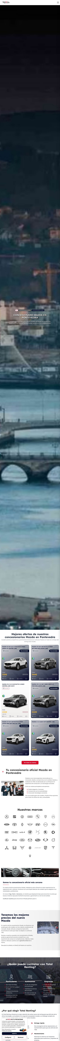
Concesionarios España (25, 310)
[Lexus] (6, 840)
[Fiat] (6, 832)
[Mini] (30, 824)
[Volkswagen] (22, 816)
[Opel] (53, 824)
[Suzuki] (30, 848)
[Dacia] (14, 832)
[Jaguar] (37, 848)
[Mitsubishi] (6, 848)
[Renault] (22, 824)
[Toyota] (14, 824)
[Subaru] (37, 840)
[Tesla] (53, 848)
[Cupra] (22, 848)
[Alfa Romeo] (30, 832)
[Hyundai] (37, 824)
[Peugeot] (45, 816)
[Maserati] (30, 855)
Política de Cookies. (7, 1030)
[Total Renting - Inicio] (6, 2)
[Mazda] (30, 840)
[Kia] (22, 832)
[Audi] (30, 816)
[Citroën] (53, 816)
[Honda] (14, 848)
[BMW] (37, 816)
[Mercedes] (6, 816)
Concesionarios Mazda (38, 310)
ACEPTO (14, 1033)
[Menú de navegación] (58, 2)
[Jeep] (14, 840)
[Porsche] (45, 848)
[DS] (37, 832)
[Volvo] (53, 840)
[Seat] (14, 816)
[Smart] (53, 832)
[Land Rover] (22, 840)
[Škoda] (45, 832)
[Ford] (6, 824)
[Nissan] (45, 824)
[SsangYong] (45, 840)
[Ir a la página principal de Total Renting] (16, 310)
